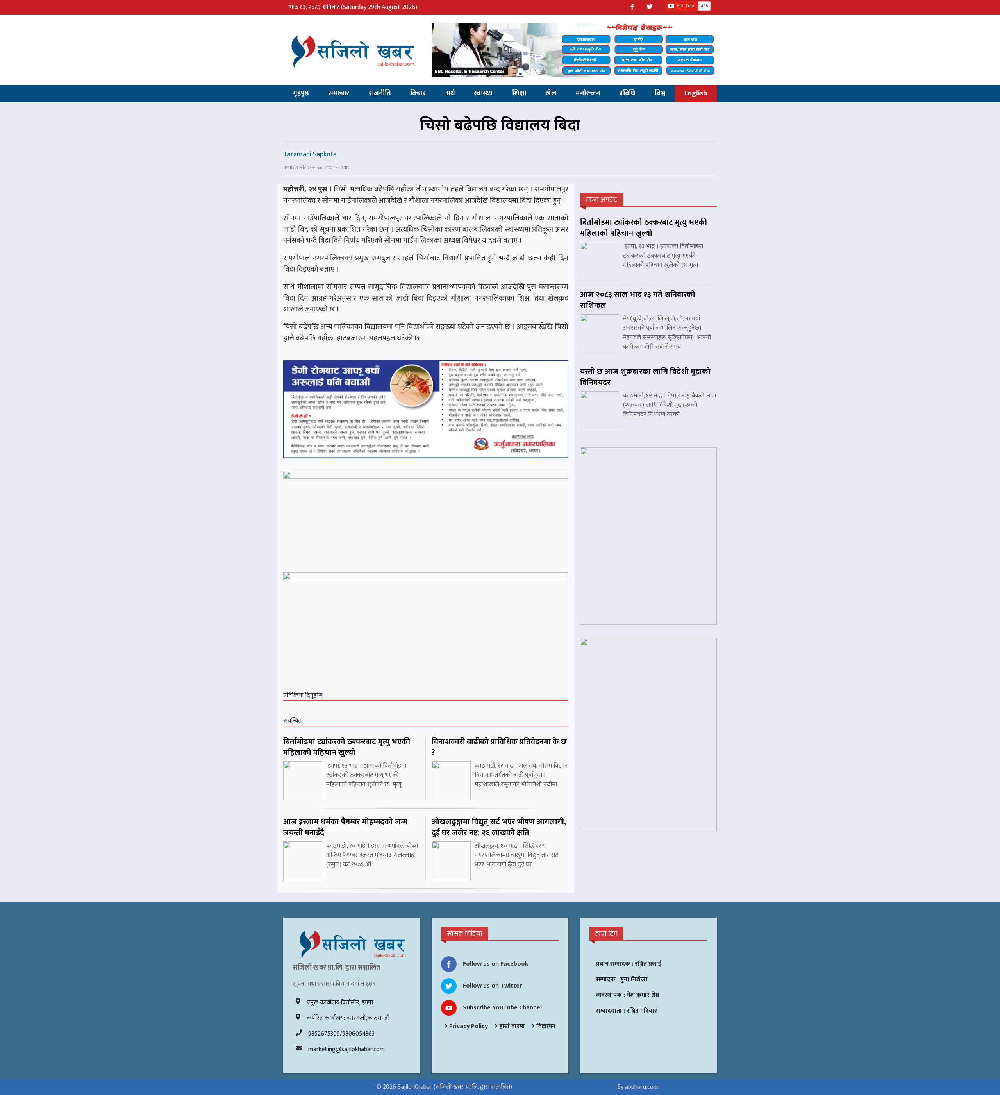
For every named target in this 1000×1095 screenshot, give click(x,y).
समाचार (338, 93)
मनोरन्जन (588, 93)
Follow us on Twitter (492, 985)
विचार (418, 93)
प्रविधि (627, 93)
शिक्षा (519, 93)
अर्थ (450, 93)
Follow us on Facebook (496, 964)
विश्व (660, 93)
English (695, 93)
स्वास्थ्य (483, 93)
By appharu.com (638, 1087)
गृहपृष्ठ (301, 93)
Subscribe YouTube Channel (502, 1007)
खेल (550, 93)
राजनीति (380, 93)
